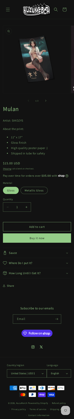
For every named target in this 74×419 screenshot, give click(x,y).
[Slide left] (28, 100)
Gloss (11, 190)
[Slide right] (45, 100)
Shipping (7, 168)
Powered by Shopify (38, 403)
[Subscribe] (56, 319)
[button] (8, 9)
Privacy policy (18, 409)
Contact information (39, 415)
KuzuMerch (21, 403)
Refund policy (59, 403)
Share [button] (10, 285)
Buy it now (37, 238)
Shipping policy (58, 409)
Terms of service (38, 409)
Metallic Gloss (34, 190)
